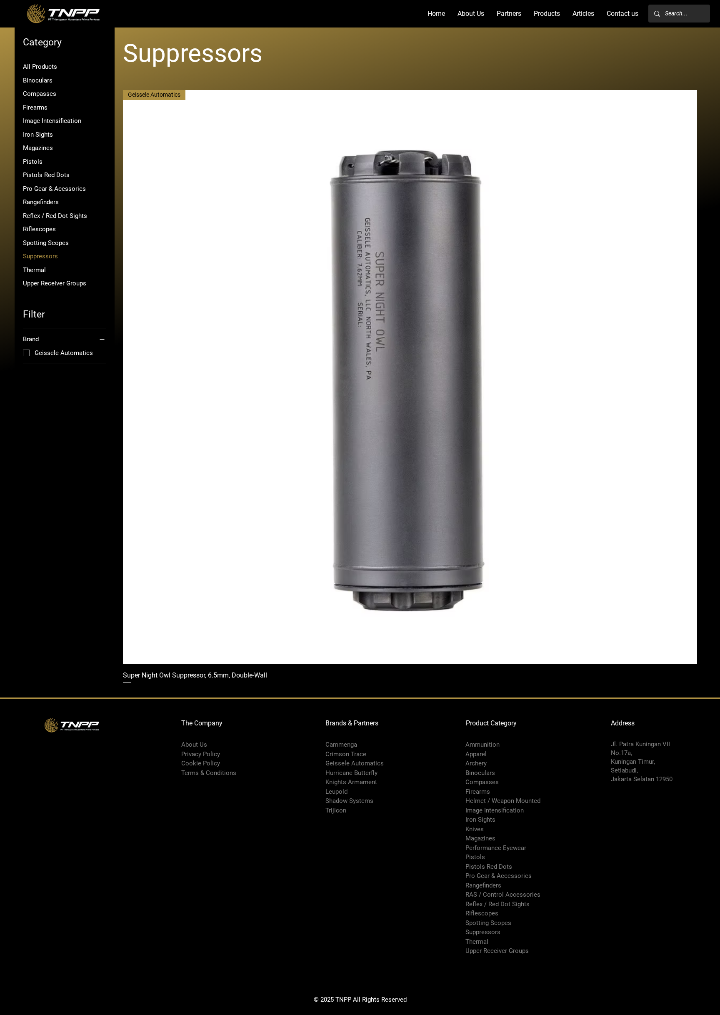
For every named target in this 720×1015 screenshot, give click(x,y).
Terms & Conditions (208, 773)
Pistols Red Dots (488, 866)
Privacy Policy (200, 754)
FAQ (186, 819)
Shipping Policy (202, 782)
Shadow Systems (349, 801)
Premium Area (201, 810)
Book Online (198, 801)
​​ (483, 885)
